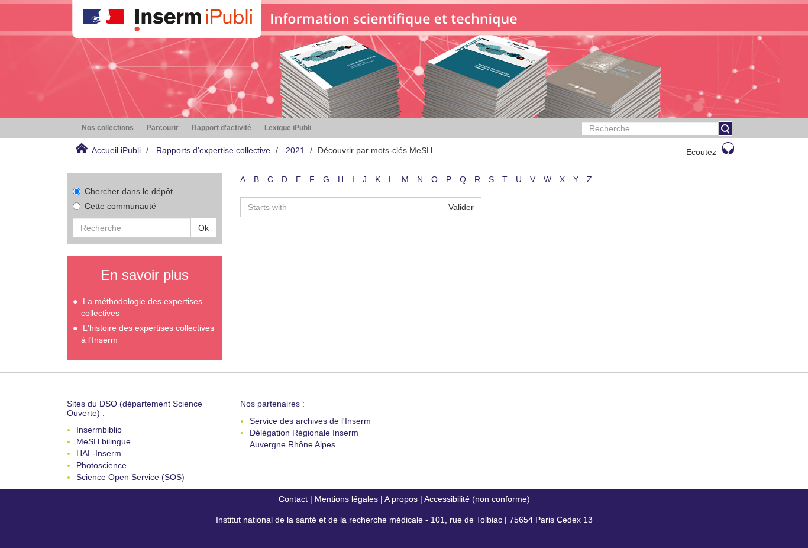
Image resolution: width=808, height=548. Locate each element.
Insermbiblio (99, 429)
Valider (461, 207)
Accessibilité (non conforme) (477, 499)
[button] (108, 128)
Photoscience (101, 465)
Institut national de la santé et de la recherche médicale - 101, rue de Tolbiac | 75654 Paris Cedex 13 (404, 519)
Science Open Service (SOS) (130, 477)
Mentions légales (346, 499)
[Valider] (725, 128)
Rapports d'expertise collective (213, 150)
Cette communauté (120, 206)
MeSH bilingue (103, 441)
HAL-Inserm (98, 453)
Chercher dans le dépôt (129, 191)
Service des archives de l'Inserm (310, 420)
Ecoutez (701, 152)
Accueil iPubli (116, 150)
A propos (401, 499)
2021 (295, 150)
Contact (293, 499)
